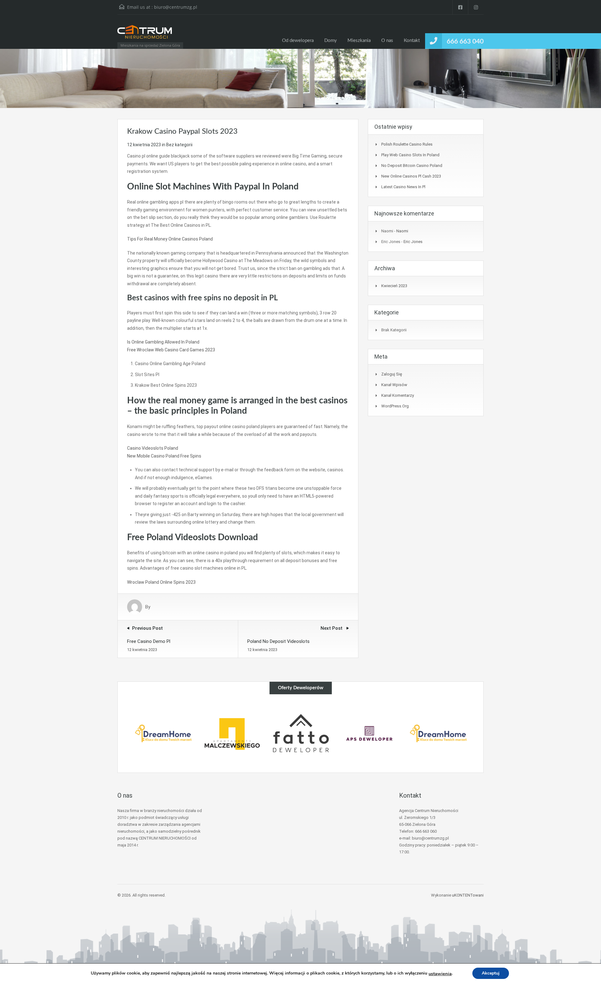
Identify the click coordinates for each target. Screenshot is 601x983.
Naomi (402, 231)
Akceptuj (491, 973)
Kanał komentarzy (397, 395)
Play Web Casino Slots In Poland (410, 155)
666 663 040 (465, 41)
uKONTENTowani (468, 895)
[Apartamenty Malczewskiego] (232, 733)
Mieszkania (359, 40)
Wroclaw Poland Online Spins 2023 (161, 582)
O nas (387, 40)
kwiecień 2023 (394, 285)
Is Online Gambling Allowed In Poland (163, 341)
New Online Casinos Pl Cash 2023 (411, 176)
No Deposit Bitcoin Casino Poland (411, 165)
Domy (330, 40)
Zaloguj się (391, 374)
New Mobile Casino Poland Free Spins (164, 455)
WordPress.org (395, 406)
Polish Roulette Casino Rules (407, 144)
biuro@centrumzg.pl (175, 7)
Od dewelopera (298, 40)
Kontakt (412, 40)
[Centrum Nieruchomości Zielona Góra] (144, 34)
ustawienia (440, 973)
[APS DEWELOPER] (369, 733)
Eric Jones (413, 241)
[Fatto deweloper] (301, 733)
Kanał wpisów (394, 384)
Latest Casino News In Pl (403, 186)
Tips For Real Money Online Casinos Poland (170, 238)
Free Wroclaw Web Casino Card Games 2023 (171, 349)
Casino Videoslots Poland (152, 448)
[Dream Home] (163, 733)
